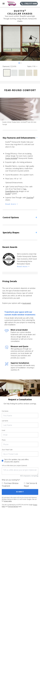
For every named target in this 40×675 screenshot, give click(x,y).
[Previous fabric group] (25, 66)
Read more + (11, 204)
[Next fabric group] (36, 66)
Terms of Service (13, 506)
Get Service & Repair (30, 484)
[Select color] (7, 72)
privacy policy (8, 501)
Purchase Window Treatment (10, 484)
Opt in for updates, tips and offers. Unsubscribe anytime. (16, 460)
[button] (3, 3)
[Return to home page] (13, 3)
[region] (20, 45)
